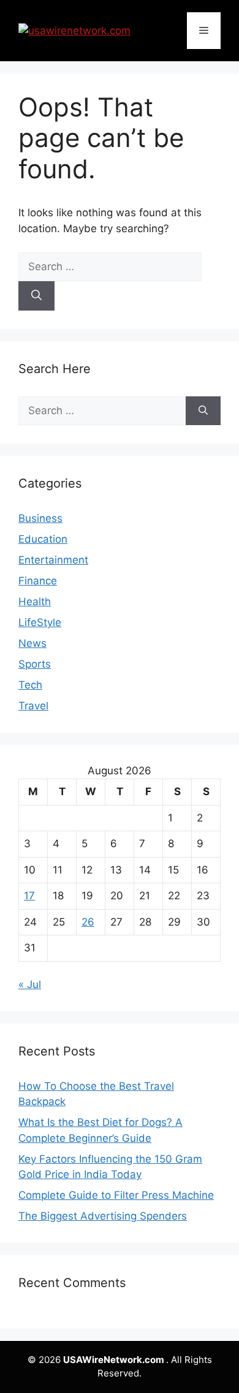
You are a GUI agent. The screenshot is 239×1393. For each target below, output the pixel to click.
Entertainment (53, 560)
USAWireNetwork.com (114, 1359)
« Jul (29, 984)
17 (29, 895)
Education (42, 539)
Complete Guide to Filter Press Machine (116, 1195)
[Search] (36, 296)
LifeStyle (39, 622)
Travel (33, 706)
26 (88, 922)
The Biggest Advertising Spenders (102, 1216)
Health (34, 601)
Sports (34, 664)
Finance (37, 581)
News (32, 643)
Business (40, 518)
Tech (30, 685)
